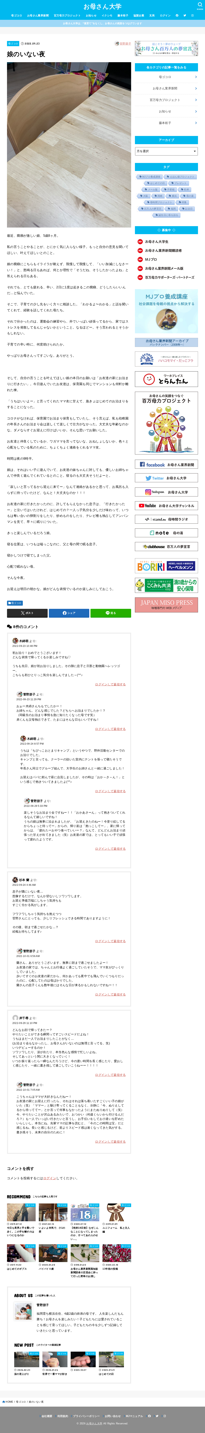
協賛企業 (139, 15)
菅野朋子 (125, 43)
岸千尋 (23, 1018)
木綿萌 (23, 641)
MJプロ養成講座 (151, 176)
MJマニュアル (134, 1416)
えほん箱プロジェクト (182, 176)
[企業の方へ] (166, 277)
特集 (184, 202)
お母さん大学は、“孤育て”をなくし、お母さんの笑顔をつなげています (102, 23)
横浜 (174, 196)
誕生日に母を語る (168, 215)
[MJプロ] (166, 259)
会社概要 (47, 1416)
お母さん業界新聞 (38, 15)
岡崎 (160, 196)
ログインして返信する (110, 684)
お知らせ (91, 15)
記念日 (189, 208)
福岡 (173, 208)
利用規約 (62, 1416)
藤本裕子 (123, 15)
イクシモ (107, 15)
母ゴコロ (16, 15)
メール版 (153, 189)
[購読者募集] (166, 250)
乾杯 (186, 189)
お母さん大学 (102, 6)
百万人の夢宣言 (152, 208)
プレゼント (180, 183)
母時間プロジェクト (161, 202)
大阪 (145, 196)
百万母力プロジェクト (67, 15)
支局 (152, 15)
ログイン (165, 15)
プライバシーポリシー (86, 1416)
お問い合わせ (113, 1416)
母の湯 (190, 196)
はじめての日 (157, 183)
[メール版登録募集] (166, 268)
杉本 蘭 (24, 880)
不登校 (171, 189)
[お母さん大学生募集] (166, 241)
